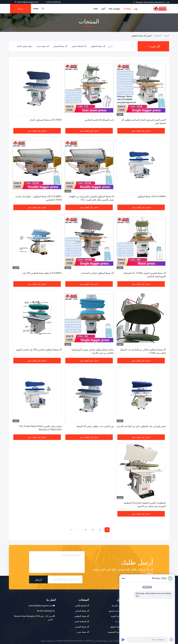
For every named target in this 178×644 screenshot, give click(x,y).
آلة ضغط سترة (62, 46)
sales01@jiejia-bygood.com (28, 2)
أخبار (103, 9)
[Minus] (123, 578)
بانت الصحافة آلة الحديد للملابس (99, 120)
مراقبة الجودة (116, 616)
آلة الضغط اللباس (82, 605)
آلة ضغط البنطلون (81, 616)
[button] (131, 46)
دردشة (20, 9)
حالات (95, 9)
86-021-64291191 (54, 2)
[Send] (123, 639)
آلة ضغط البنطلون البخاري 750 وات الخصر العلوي (39, 349)
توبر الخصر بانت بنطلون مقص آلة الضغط (95, 426)
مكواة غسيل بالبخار (43, 46)
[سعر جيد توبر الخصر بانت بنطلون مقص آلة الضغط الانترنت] (89, 394)
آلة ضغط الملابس (24, 46)
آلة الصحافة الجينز (98, 46)
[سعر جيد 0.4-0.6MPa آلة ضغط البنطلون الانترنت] (141, 164)
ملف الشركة (117, 605)
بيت (135, 9)
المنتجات (157, 35)
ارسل (38, 579)
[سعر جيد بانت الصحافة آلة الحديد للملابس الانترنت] (89, 88)
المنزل (166, 35)
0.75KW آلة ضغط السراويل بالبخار (46, 120)
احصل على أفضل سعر (141, 131)
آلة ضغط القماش (82, 611)
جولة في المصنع (115, 611)
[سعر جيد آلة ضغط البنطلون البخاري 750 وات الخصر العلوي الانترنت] (37, 318)
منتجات (128, 9)
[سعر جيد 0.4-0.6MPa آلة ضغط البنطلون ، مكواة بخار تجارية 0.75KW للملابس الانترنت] (37, 164)
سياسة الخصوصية (114, 632)
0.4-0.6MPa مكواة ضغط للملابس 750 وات (42, 273)
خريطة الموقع (116, 627)
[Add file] (171, 639)
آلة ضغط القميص (79, 46)
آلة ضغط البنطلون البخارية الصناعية (97, 273)
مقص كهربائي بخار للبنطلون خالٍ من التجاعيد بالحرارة (141, 426)
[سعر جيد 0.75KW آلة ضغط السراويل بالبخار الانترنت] (37, 88)
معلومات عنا (115, 9)
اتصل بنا (118, 621)
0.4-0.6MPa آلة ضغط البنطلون (151, 196)
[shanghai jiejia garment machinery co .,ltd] (160, 8)
